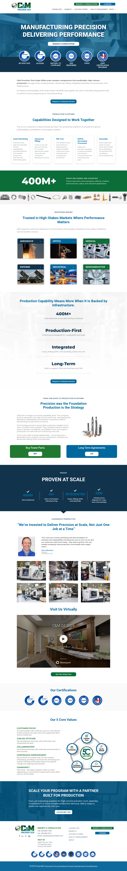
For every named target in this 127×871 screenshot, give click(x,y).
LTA (91, 453)
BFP (35, 453)
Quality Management (99, 9)
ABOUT (71, 840)
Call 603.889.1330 (63, 812)
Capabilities (57, 9)
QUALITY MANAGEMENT (78, 837)
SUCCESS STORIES (76, 834)
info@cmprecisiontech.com (53, 836)
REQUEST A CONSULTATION (63, 44)
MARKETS (72, 831)
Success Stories (81, 9)
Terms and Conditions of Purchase (63, 866)
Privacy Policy (49, 866)
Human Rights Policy (92, 866)
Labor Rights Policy (79, 866)
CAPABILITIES (74, 828)
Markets (68, 9)
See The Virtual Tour (63, 674)
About (111, 9)
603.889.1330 (46, 831)
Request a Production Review (63, 101)
